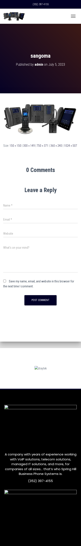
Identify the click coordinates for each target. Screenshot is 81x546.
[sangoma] (40, 118)
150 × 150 (15, 145)
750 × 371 (42, 145)
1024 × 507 (70, 145)
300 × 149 (29, 145)
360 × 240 (56, 145)
